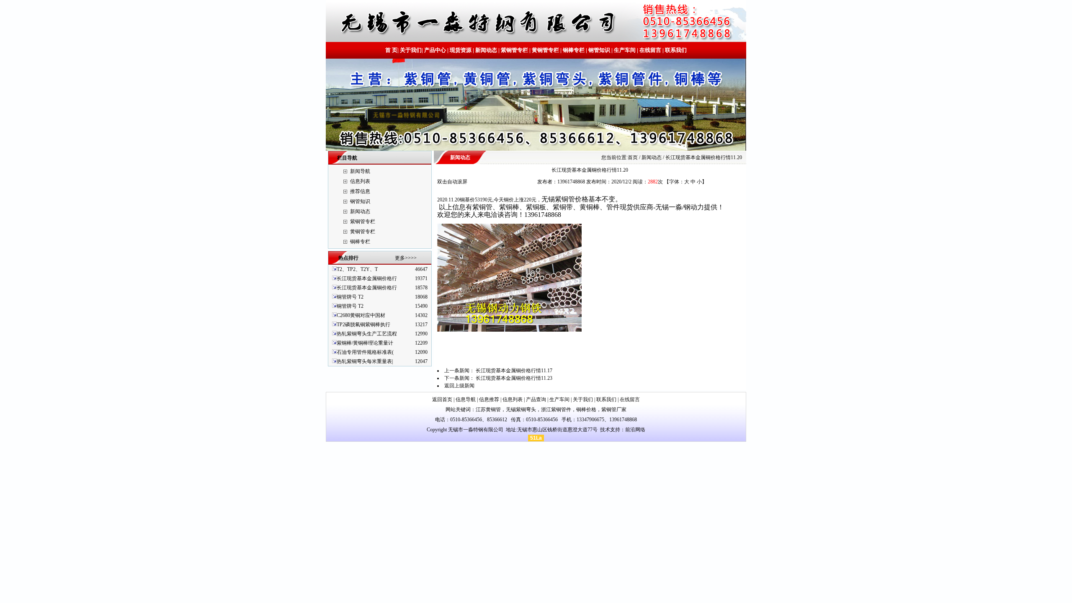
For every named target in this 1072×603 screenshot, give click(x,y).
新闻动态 (486, 50)
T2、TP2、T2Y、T (357, 269)
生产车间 (625, 50)
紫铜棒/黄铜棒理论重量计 (365, 343)
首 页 (391, 50)
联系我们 (675, 50)
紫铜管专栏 (514, 50)
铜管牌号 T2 (350, 297)
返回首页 (442, 399)
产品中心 (435, 50)
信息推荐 (489, 399)
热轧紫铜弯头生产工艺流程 (367, 334)
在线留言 (650, 50)
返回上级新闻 (459, 386)
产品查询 (536, 399)
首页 (633, 157)
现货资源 (461, 50)
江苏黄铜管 (488, 409)
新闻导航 (360, 171)
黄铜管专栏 (545, 50)
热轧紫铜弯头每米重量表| (365, 361)
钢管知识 (599, 50)
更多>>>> (406, 258)
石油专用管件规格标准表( (365, 352)
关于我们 (411, 50)
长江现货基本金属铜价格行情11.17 (514, 371)
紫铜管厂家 (613, 409)
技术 (605, 430)
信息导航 (466, 399)
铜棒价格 (586, 409)
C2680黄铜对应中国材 (361, 315)
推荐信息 (360, 191)
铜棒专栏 (574, 50)
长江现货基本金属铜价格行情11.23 (514, 378)
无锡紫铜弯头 (521, 409)
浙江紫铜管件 (556, 409)
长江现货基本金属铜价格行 (367, 278)
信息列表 (360, 181)
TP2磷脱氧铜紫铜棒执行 (363, 324)
